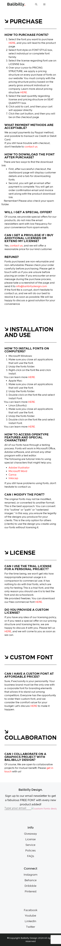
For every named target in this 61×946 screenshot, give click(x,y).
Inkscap (13, 478)
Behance (31, 880)
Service (30, 845)
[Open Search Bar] (36, 4)
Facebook (30, 910)
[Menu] (44, 4)
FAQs (30, 856)
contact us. (31, 146)
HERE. (31, 377)
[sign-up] (44, 808)
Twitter (30, 926)
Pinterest (30, 891)
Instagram (30, 874)
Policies (30, 850)
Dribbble (30, 886)
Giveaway (30, 833)
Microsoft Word (18, 471)
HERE (12, 43)
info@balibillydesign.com (31, 286)
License (30, 839)
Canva (12, 474)
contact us (16, 245)
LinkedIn (30, 921)
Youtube (30, 915)
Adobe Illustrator (19, 467)
